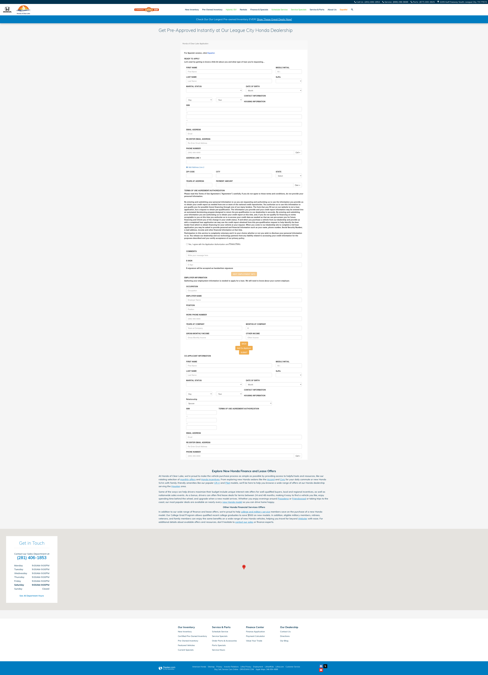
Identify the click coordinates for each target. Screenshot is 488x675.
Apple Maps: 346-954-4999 (267, 669)
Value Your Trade (254, 640)
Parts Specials (219, 645)
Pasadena (283, 498)
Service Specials (219, 636)
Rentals (243, 9)
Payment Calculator (255, 636)
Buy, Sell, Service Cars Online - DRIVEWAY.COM (234, 669)
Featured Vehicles (186, 645)
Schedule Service (220, 631)
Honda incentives (210, 479)
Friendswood (299, 498)
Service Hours (218, 650)
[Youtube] (321, 670)
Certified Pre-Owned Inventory (192, 636)
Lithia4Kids (269, 667)
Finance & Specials (259, 9)
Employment (258, 667)
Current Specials (186, 650)
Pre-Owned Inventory (212, 9)
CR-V (217, 482)
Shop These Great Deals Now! (274, 19)
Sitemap (211, 667)
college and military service (255, 511)
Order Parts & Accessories (224, 640)
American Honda (199, 667)
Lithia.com (280, 667)
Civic (282, 479)
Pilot (227, 482)
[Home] (7, 9)
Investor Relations (231, 667)
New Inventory (192, 9)
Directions (285, 636)
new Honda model (232, 502)
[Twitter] (325, 666)
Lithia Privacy (245, 667)
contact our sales (244, 522)
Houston (175, 486)
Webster (302, 518)
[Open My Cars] (368, 10)
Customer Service (293, 667)
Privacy (219, 667)
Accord (271, 479)
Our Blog (284, 640)
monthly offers (188, 479)
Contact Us (285, 631)
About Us (332, 9)
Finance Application (255, 631)
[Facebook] (321, 666)
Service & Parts (317, 9)
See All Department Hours (32, 596)
